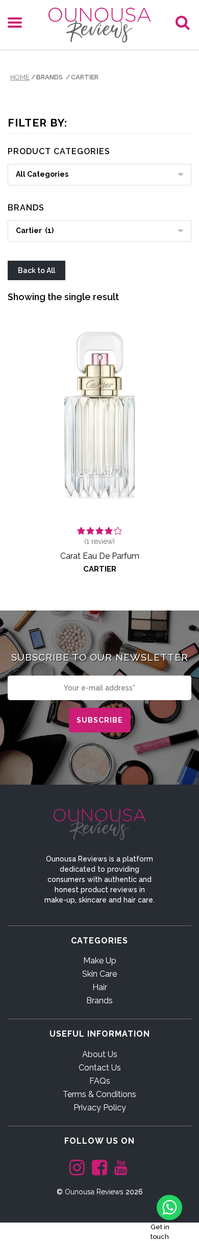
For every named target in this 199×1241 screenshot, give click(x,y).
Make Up (99, 960)
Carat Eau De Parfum (99, 556)
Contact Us (100, 1067)
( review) (99, 541)
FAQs (99, 1081)
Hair (99, 987)
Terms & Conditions (99, 1094)
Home (20, 77)
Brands (99, 1000)
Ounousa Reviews (94, 1192)
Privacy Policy (99, 1107)
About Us (99, 1054)
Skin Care (99, 974)
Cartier (99, 569)
